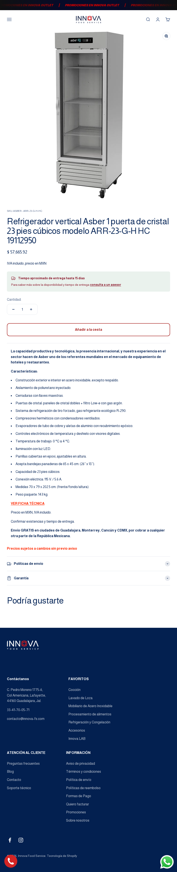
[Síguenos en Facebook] (10, 840)
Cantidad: (14, 299)
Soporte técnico (19, 788)
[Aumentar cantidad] (31, 309)
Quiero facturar (77, 804)
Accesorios (76, 730)
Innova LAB (76, 738)
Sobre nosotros (77, 820)
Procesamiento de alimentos (89, 714)
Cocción (74, 690)
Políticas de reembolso (83, 788)
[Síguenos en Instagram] (21, 840)
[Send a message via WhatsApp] (167, 862)
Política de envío (78, 780)
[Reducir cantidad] (13, 309)
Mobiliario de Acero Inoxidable (90, 706)
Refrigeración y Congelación (89, 722)
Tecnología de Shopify (62, 856)
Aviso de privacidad (80, 763)
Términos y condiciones (83, 771)
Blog (10, 771)
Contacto (14, 780)
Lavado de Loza (80, 698)
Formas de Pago (78, 796)
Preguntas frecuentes (23, 763)
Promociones (76, 812)
